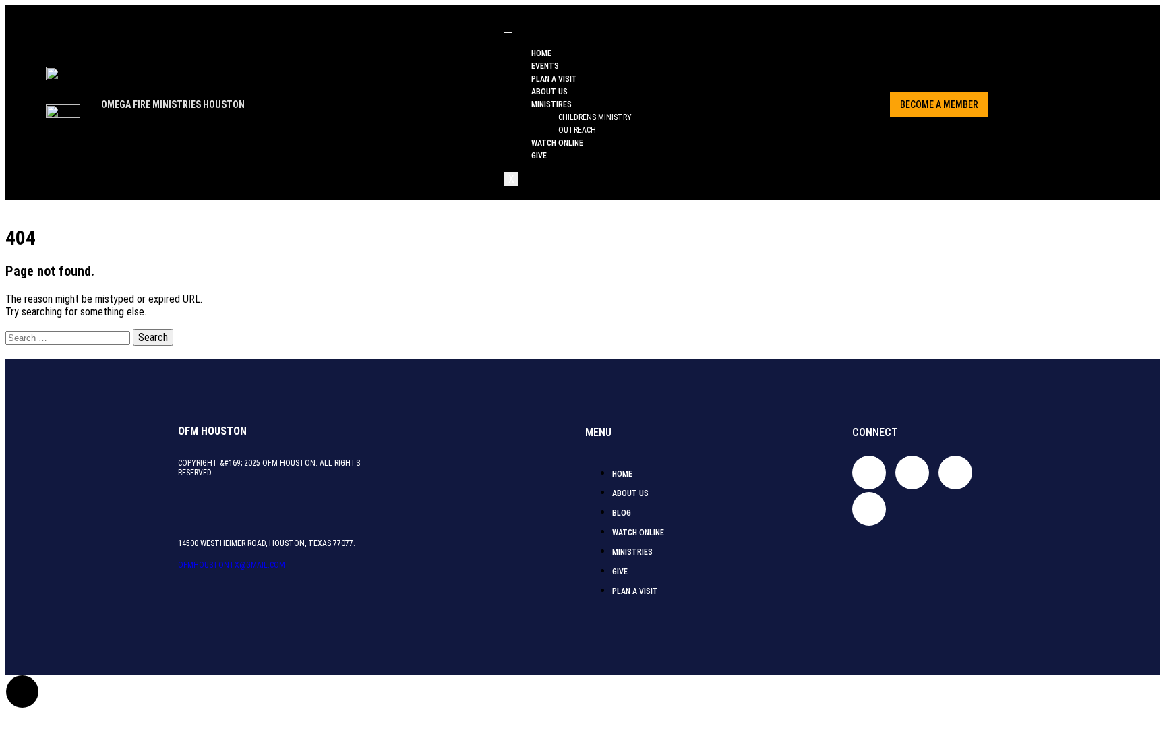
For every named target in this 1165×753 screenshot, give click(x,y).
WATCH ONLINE (557, 143)
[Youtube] (869, 509)
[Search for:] (69, 337)
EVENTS (545, 66)
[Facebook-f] (869, 472)
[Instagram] (955, 472)
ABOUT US (549, 91)
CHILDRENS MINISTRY (595, 117)
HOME (541, 53)
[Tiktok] (912, 472)
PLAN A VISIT (554, 79)
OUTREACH (577, 130)
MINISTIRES (551, 104)
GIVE (539, 155)
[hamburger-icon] (508, 32)
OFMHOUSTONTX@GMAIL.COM (231, 565)
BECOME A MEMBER (939, 104)
